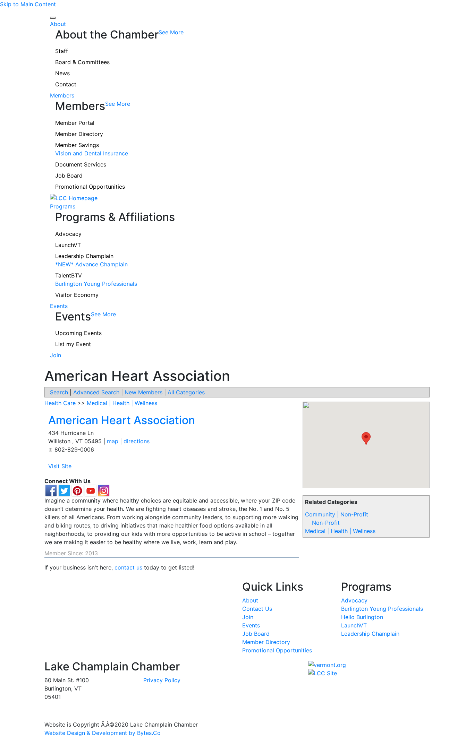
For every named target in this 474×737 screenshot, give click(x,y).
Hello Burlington (362, 617)
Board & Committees (82, 62)
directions (137, 441)
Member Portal (74, 122)
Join (55, 355)
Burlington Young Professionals (96, 283)
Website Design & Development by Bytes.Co (102, 732)
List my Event (73, 344)
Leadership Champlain (84, 255)
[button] (366, 438)
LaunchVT (68, 244)
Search (59, 392)
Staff (61, 51)
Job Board (69, 175)
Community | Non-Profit (336, 514)
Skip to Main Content (28, 4)
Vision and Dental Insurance (91, 153)
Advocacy (68, 233)
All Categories (186, 392)
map (112, 441)
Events (59, 305)
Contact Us (257, 608)
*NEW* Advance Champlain (91, 264)
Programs (62, 206)
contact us (128, 567)
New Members (143, 392)
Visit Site (59, 466)
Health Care (60, 403)
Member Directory (79, 133)
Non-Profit (326, 522)
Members (62, 95)
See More (171, 32)
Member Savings (77, 145)
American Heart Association (121, 420)
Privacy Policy (161, 680)
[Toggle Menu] (53, 18)
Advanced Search (96, 392)
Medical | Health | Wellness (340, 531)
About (58, 23)
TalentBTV (68, 275)
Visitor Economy (77, 294)
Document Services (80, 164)
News (62, 73)
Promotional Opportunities (90, 186)
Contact (65, 84)
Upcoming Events (78, 332)
